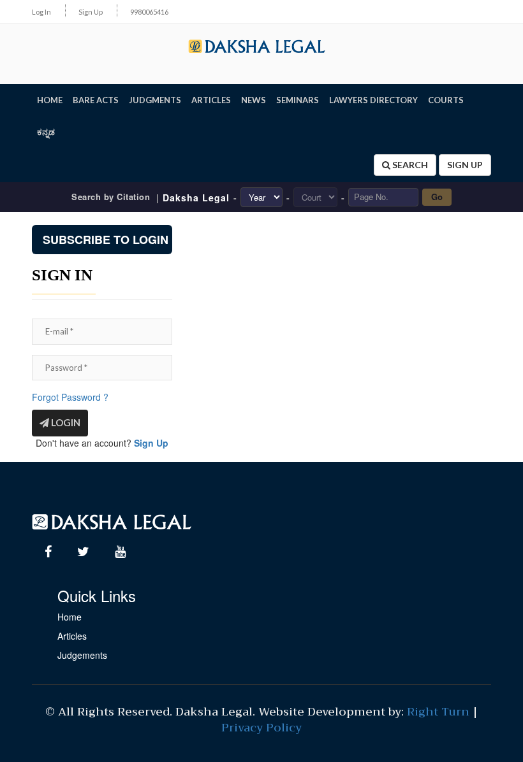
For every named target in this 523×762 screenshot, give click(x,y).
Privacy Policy (261, 727)
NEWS (253, 100)
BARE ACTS (96, 100)
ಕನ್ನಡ (46, 132)
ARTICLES (211, 100)
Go (437, 196)
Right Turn (438, 711)
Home (69, 616)
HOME (50, 100)
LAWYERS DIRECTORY (373, 100)
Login (64, 422)
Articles (72, 635)
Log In (41, 12)
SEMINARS (297, 100)
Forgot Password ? (70, 397)
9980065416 (149, 12)
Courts (446, 100)
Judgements (82, 655)
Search (409, 164)
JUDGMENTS (155, 100)
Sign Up (90, 12)
